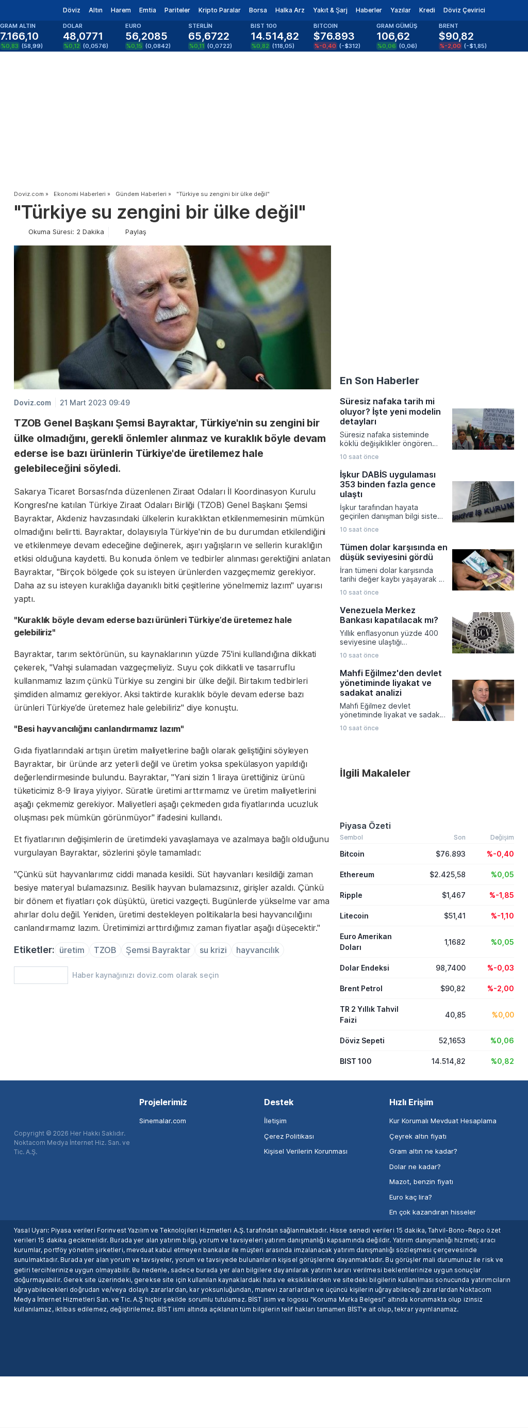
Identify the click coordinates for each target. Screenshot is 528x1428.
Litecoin (354, 915)
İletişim (275, 1121)
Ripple (351, 895)
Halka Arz (290, 10)
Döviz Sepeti (362, 1040)
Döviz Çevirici (464, 10)
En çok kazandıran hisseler (432, 1212)
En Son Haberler (379, 380)
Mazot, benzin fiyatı (421, 1181)
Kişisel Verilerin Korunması (306, 1151)
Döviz (71, 10)
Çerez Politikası (289, 1136)
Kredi (427, 10)
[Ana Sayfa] (25, 10)
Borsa (258, 10)
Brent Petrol (361, 988)
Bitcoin (352, 853)
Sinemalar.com (162, 1121)
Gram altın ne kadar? (423, 1151)
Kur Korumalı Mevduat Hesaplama (443, 1121)
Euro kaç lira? (410, 1197)
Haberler (369, 10)
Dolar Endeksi (364, 967)
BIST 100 (356, 1061)
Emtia (147, 10)
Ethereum (357, 874)
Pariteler (177, 10)
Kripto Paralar (220, 10)
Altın (96, 10)
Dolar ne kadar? (415, 1166)
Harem (121, 10)
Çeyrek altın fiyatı (418, 1136)
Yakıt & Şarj (330, 10)
